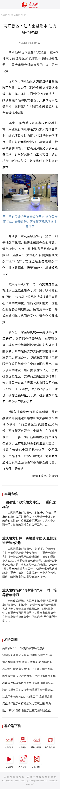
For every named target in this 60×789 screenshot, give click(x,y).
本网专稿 (11, 494)
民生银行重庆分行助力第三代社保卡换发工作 (29, 675)
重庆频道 (15, 15)
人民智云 (22, 767)
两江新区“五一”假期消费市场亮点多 (23, 648)
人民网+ (22, 747)
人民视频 (9, 767)
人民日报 (9, 747)
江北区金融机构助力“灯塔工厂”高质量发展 (27, 696)
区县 (26, 15)
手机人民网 (36, 747)
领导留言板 (50, 747)
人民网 (4, 15)
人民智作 (36, 767)
